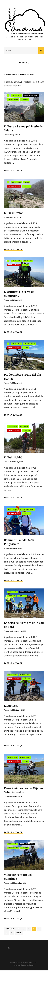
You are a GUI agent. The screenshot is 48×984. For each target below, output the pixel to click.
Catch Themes (29, 965)
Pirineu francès (29, 344)
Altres (26, 182)
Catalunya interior (27, 509)
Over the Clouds (31, 962)
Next (18, 933)
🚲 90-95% (24, 99)
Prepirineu (28, 261)
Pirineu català (13, 99)
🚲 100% (25, 265)
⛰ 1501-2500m (16, 95)
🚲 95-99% (27, 186)
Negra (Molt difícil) (31, 95)
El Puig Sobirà (13, 457)
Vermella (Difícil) (14, 186)
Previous (10, 929)
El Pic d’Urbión (14, 213)
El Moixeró (11, 705)
